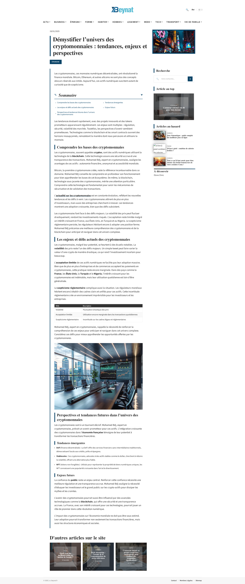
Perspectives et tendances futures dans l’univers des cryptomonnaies (76, 113)
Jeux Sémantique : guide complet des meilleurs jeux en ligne (180, 136)
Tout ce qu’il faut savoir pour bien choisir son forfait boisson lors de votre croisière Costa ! (180, 162)
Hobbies (98, 550)
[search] (187, 9)
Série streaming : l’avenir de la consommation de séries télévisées (98, 555)
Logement (173, 105)
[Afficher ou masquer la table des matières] (110, 95)
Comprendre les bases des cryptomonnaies (74, 102)
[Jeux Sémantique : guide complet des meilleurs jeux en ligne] (160, 135)
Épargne (56, 62)
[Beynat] (122, 9)
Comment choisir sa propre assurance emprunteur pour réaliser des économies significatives (131, 555)
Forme (169, 146)
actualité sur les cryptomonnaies (73, 195)
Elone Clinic (159, 175)
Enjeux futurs (110, 107)
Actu (65, 550)
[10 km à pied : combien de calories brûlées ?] (160, 148)
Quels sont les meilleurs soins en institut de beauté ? (65, 555)
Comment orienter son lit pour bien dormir (174, 108)
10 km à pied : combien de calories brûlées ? (180, 149)
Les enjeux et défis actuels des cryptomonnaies (75, 107)
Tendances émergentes (114, 102)
